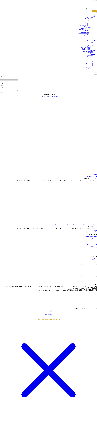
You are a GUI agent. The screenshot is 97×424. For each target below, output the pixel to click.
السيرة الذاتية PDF (89, 53)
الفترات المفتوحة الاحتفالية (84, 25)
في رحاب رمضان (86, 26)
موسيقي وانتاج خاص (89, 59)
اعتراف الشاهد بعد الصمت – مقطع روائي (91, 244)
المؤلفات (93, 54)
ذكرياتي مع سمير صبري (85, 32)
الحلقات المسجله (90, 17)
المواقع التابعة (90, 65)
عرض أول (87, 19)
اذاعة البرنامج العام (87, 18)
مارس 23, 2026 (94, 246)
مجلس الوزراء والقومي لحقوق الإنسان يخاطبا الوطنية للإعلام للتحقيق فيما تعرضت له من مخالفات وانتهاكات (75, 224)
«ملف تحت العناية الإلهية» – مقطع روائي (91, 236)
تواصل (93, 62)
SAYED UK (88, 67)
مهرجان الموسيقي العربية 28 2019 (83, 37)
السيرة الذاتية (92, 50)
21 (95, 222)
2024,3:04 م (92, 226)
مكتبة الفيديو (90, 39)
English (93, 259)
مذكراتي (93, 60)
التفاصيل (95, 230)
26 (95, 174)
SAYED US (89, 68)
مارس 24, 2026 (94, 238)
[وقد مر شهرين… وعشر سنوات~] (95, 250)
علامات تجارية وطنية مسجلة (88, 41)
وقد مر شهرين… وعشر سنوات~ (92, 252)
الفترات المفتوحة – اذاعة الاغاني (83, 33)
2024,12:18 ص (91, 178)
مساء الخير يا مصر (85, 21)
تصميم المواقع (90, 45)
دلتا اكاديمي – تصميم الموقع (86, 47)
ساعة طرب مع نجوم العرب (84, 29)
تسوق (94, 260)
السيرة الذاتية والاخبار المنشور (88, 51)
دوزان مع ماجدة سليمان (85, 28)
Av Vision (89, 46)
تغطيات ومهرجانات (87, 34)
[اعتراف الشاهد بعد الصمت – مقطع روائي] (95, 242)
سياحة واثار (87, 23)
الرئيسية (93, 15)
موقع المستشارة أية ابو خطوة (86, 48)
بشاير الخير (87, 24)
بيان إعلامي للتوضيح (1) (92, 176)
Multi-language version (89, 14)
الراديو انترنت (90, 42)
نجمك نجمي (87, 30)
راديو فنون (89, 43)
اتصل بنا (91, 64)
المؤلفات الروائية (90, 55)
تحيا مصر (87, 20)
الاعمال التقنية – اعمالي (90, 40)
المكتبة (93, 16)
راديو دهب (89, 44)
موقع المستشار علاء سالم (86, 49)
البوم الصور (91, 38)
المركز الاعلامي (88, 66)
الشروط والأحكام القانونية (88, 63)
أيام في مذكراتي (90, 61)
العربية (93, 258)
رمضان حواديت (86, 22)
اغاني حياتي (87, 31)
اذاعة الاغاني (88, 27)
